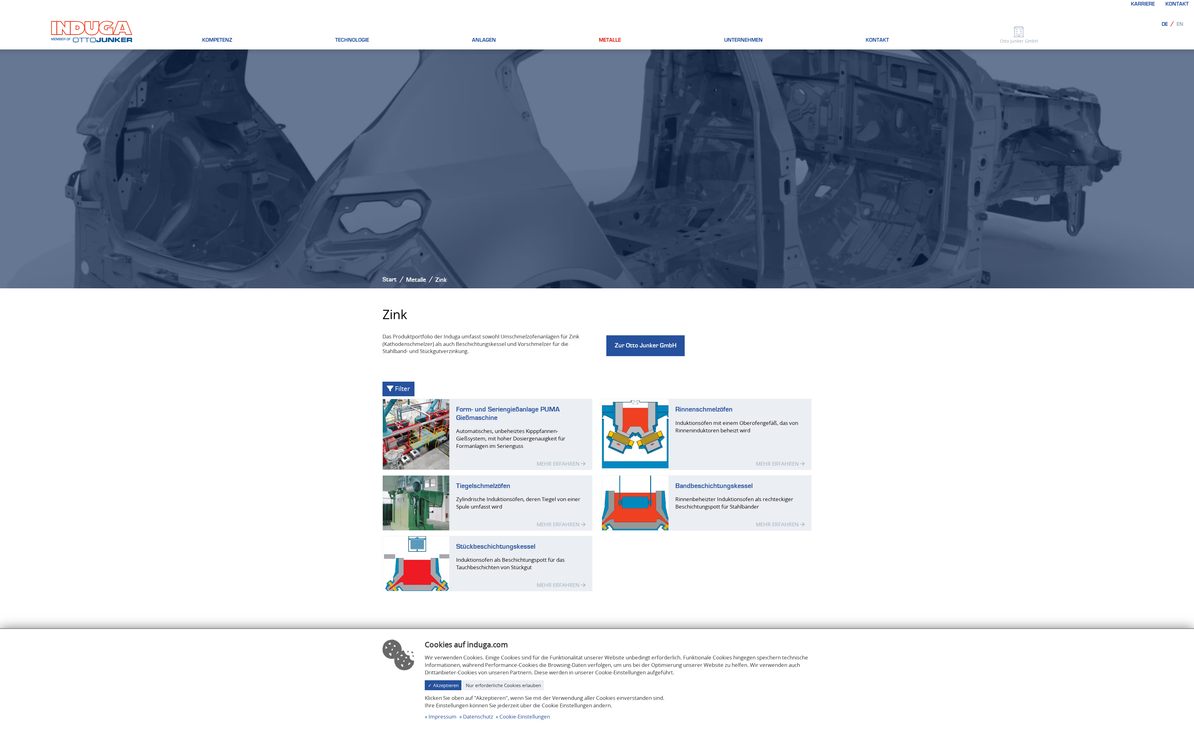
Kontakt (1177, 4)
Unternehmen (743, 40)
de (1165, 24)
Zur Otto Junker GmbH (646, 345)
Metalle (610, 40)
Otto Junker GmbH (1019, 41)
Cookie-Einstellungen (524, 716)
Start (389, 279)
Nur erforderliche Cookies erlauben (503, 685)
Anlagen (484, 40)
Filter (401, 388)
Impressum (442, 716)
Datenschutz (478, 716)
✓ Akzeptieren (443, 685)
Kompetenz (217, 40)
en (1180, 24)
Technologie (352, 40)
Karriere (1143, 4)
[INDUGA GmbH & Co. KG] (92, 31)
